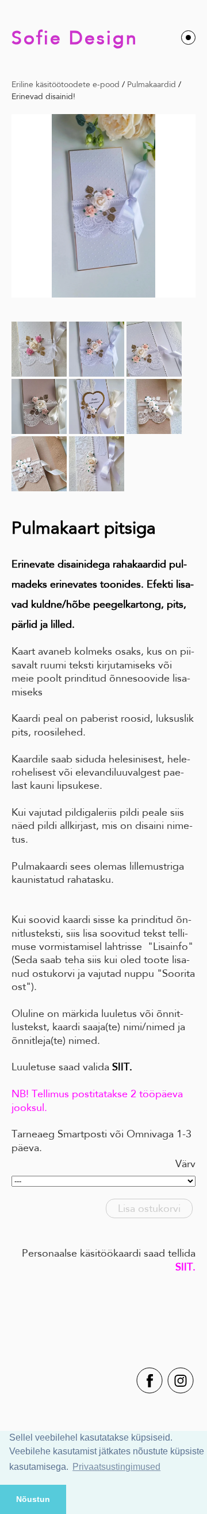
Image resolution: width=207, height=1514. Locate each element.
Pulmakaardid (151, 84)
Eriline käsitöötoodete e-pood (66, 84)
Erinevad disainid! (43, 96)
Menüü (188, 37)
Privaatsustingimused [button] (116, 1467)
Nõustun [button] (33, 1499)
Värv (185, 1163)
